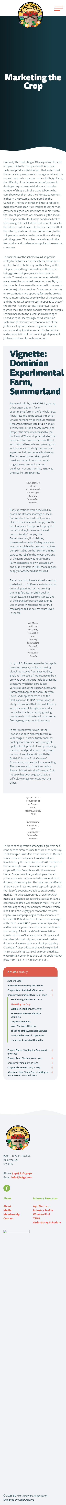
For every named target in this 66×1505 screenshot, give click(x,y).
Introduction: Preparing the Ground (25, 985)
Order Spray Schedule (47, 1222)
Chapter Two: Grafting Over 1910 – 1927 (27, 995)
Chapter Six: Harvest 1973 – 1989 (23, 1067)
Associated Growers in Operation (27, 1035)
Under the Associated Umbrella (27, 1040)
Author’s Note (14, 980)
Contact (8, 1218)
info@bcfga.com (21, 1177)
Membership (11, 1214)
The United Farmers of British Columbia (26, 1015)
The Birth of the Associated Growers (29, 1030)
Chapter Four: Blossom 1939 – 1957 (24, 1058)
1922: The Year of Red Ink (23, 1026)
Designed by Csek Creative (18, 1499)
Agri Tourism (41, 1206)
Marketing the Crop (20, 1004)
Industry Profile (43, 1210)
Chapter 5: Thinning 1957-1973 (22, 1062)
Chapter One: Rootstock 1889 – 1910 (25, 990)
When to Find (41, 1214)
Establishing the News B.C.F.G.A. (27, 999)
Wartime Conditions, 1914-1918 (26, 1008)
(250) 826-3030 (22, 1173)
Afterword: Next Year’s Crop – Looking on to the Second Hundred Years (27, 1073)
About (7, 1206)
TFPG (36, 1218)
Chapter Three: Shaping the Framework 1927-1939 (27, 1051)
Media (7, 1210)
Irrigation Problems (20, 1021)
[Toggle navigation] (58, 8)
